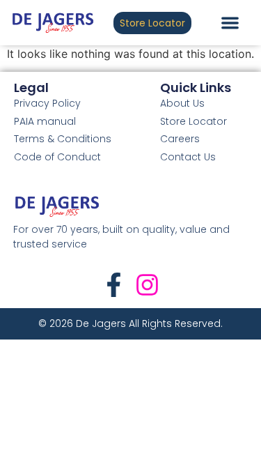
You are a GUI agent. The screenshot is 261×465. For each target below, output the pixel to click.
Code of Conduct (57, 157)
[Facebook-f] (114, 285)
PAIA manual (45, 121)
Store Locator (193, 121)
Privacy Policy (47, 103)
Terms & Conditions (62, 139)
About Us (182, 103)
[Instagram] (147, 285)
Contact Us (188, 157)
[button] (230, 22)
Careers (180, 139)
